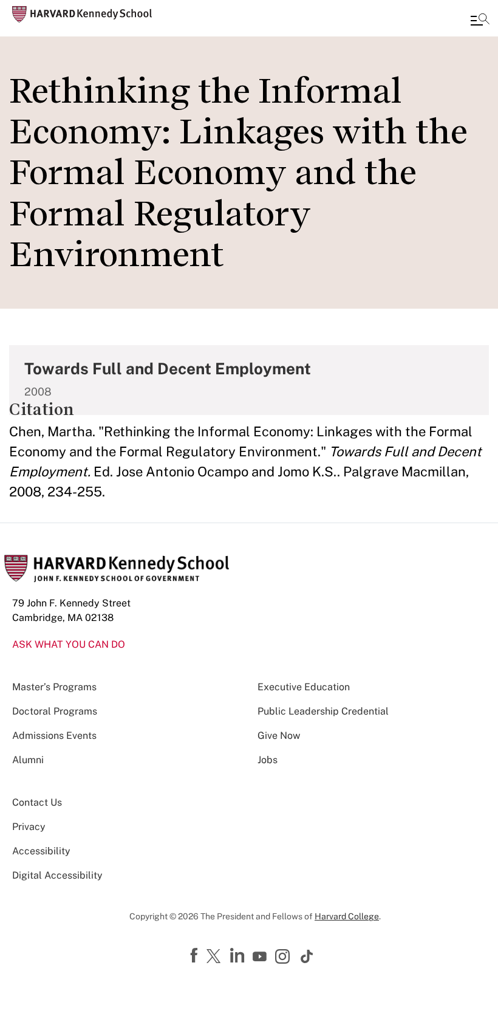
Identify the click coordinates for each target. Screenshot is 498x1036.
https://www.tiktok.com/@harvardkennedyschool (307, 956)
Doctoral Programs (54, 711)
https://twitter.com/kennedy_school (215, 957)
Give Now (279, 735)
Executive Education (304, 687)
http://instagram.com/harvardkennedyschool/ (284, 957)
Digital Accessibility (57, 875)
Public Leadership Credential (323, 711)
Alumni (28, 760)
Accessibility (41, 851)
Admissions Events (54, 735)
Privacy (29, 826)
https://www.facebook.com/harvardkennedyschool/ (195, 955)
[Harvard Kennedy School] (82, 14)
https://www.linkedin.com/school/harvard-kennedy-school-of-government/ (239, 955)
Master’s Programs (54, 687)
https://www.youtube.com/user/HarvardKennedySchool (261, 957)
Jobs (268, 760)
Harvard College (347, 916)
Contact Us (37, 802)
